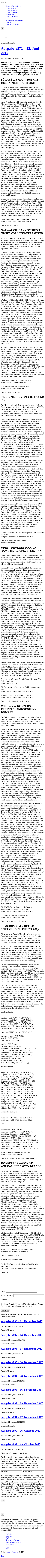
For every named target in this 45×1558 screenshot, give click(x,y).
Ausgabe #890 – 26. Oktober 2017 (20, 1430)
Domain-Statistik (12, 16)
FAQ (7, 1538)
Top (2, 1556)
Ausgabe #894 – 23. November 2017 (22, 1375)
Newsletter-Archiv (12, 1540)
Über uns (9, 1536)
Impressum (10, 1544)
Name (3, 1291)
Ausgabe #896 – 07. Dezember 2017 (21, 1348)
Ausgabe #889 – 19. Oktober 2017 (20, 1444)
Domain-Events (11, 12)
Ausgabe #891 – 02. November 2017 (22, 1417)
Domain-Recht (11, 8)
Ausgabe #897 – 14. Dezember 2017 (21, 1335)
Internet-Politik (11, 14)
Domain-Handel (11, 10)
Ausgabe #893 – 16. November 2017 (22, 1389)
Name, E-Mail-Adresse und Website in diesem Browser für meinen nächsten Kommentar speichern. (22, 1305)
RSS (7, 1548)
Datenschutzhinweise (13, 1542)
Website (4, 1300)
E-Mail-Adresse (7, 1295)
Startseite (9, 1534)
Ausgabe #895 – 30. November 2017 (22, 1362)
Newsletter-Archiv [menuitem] (12, 25)
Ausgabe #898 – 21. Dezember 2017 (21, 1321)
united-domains (12, 1552)
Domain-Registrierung (14, 6)
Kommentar (5, 1272)
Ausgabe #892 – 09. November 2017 (22, 1403)
